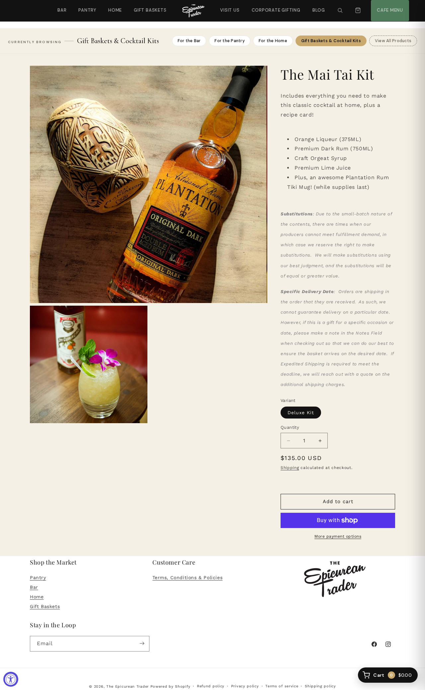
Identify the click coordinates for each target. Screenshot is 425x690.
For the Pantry (229, 40)
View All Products (393, 40)
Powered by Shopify (170, 686)
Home (115, 10)
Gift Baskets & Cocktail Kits (331, 40)
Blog (318, 10)
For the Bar (189, 40)
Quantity (290, 427)
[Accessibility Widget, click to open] (10, 679)
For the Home (273, 40)
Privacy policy (245, 686)
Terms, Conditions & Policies (187, 577)
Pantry (87, 10)
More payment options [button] (337, 536)
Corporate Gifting (273, 6)
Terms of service (281, 686)
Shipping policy (320, 686)
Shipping (290, 467)
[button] (340, 10)
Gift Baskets (150, 10)
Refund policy (210, 686)
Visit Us (229, 6)
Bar (61, 10)
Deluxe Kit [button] (301, 413)
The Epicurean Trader (127, 686)
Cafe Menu (389, 6)
